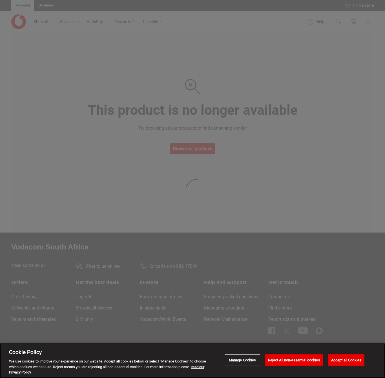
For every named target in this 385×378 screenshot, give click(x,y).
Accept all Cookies (346, 360)
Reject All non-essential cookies (294, 360)
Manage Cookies (242, 360)
